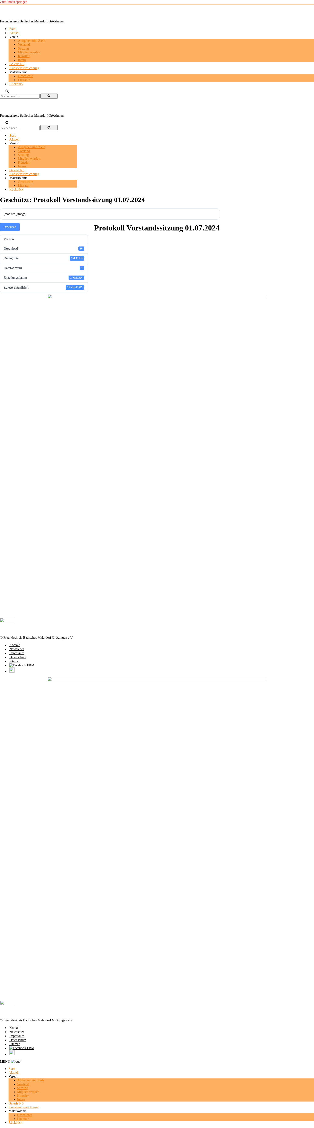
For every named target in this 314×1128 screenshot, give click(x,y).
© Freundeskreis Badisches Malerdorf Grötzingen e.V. (36, 637)
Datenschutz (17, 657)
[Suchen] (7, 91)
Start (12, 29)
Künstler (23, 56)
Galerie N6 (16, 64)
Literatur (23, 80)
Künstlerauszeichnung (24, 68)
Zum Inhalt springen (13, 2)
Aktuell (14, 33)
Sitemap (14, 661)
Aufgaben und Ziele (31, 41)
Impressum (16, 653)
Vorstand (24, 44)
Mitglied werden (29, 52)
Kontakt (14, 645)
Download (10, 227)
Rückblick (16, 84)
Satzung (23, 48)
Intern (22, 60)
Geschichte (25, 76)
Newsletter (16, 649)
